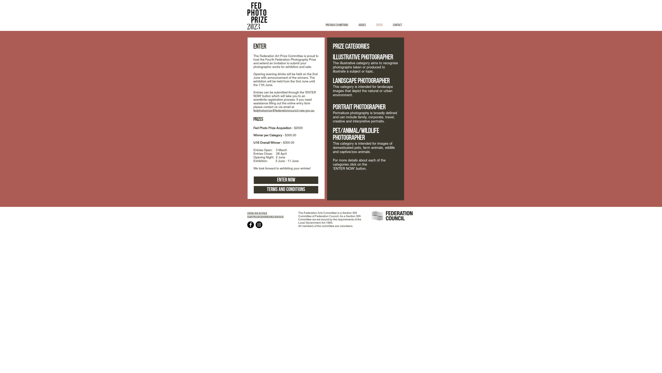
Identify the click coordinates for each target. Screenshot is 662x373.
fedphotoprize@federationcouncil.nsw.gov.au (283, 110)
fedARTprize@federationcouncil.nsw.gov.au (265, 217)
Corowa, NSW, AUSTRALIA (257, 213)
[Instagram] (259, 224)
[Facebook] (250, 224)
